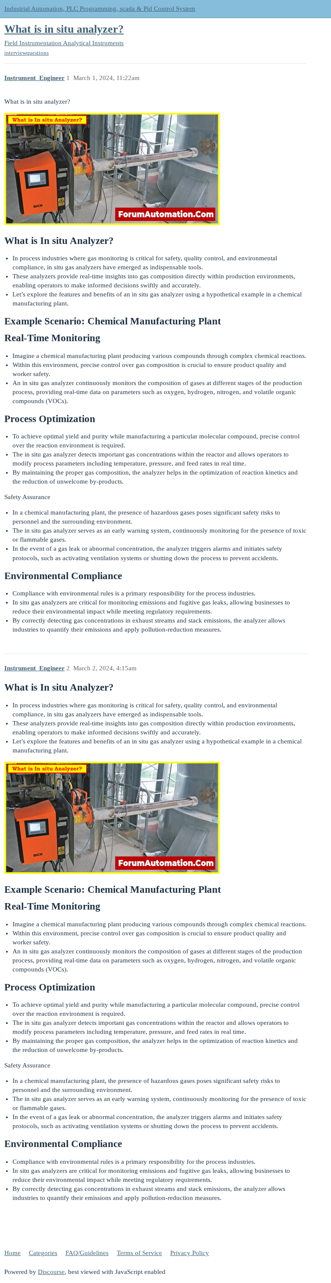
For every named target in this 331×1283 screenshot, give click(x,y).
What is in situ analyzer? (64, 29)
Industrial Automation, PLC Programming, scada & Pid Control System (99, 8)
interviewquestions (26, 52)
